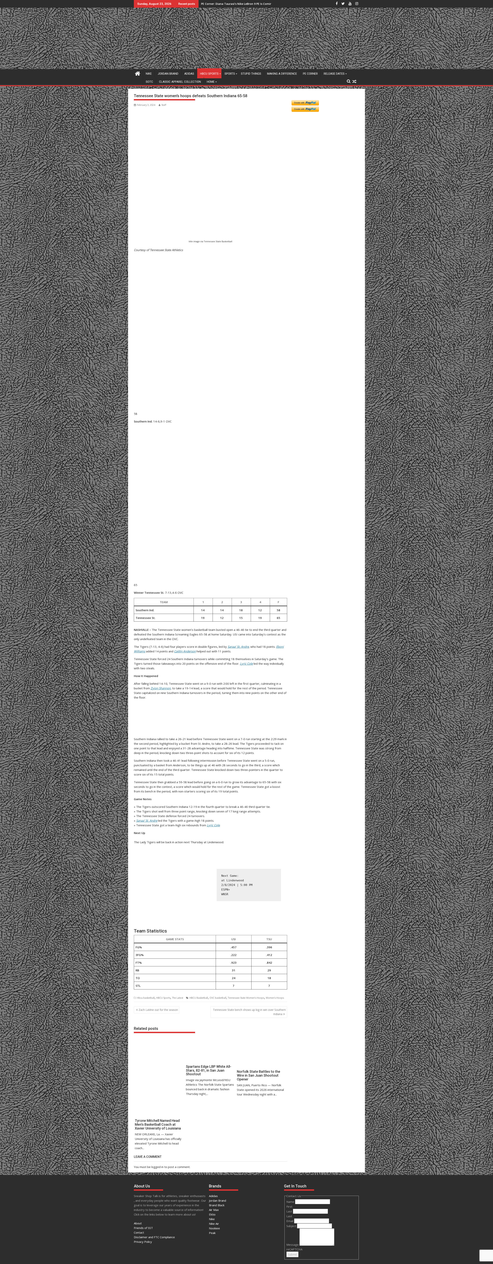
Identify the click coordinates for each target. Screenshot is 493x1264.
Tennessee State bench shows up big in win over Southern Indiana (249, 1012)
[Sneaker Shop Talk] (137, 73)
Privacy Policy (143, 1242)
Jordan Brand (168, 73)
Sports (230, 73)
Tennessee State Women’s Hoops (246, 997)
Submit (292, 1254)
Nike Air (214, 1224)
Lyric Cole (246, 663)
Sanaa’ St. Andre (238, 647)
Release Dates (334, 73)
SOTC (149, 81)
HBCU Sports (209, 73)
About (138, 1223)
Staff (163, 105)
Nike (149, 73)
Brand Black (216, 1205)
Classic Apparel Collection (180, 81)
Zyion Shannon (161, 688)
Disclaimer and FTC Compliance (154, 1237)
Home (211, 81)
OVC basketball (218, 997)
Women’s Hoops (275, 997)
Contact (139, 1232)
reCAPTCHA (294, 1249)
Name (290, 1202)
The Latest (177, 997)
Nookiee (214, 1228)
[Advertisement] (152, 220)
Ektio (212, 1214)
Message (292, 1244)
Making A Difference (282, 73)
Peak (212, 1233)
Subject (291, 1226)
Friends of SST (143, 1228)
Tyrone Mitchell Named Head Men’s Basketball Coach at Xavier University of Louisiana (259, 4)
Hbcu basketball (146, 997)
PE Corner (310, 73)
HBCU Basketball (198, 997)
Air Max (214, 1210)
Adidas (189, 73)
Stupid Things (251, 73)
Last (289, 1211)
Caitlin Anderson (185, 651)
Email (290, 1221)
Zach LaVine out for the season (158, 1010)
